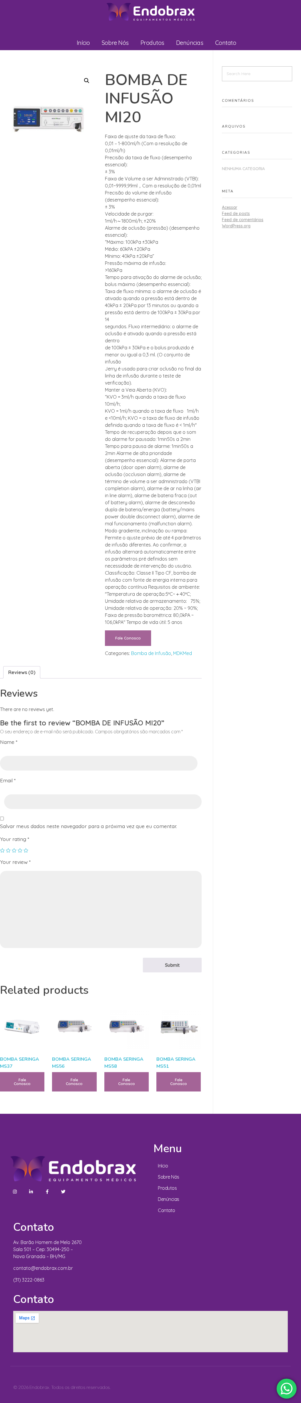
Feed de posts (236, 213)
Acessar (229, 207)
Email (8, 780)
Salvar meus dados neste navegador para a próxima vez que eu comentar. (88, 826)
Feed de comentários (242, 219)
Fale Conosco (128, 638)
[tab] (21, 672)
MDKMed (182, 653)
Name (8, 742)
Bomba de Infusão (151, 653)
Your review (15, 862)
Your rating (14, 839)
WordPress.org (236, 226)
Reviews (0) (21, 672)
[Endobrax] (150, 12)
